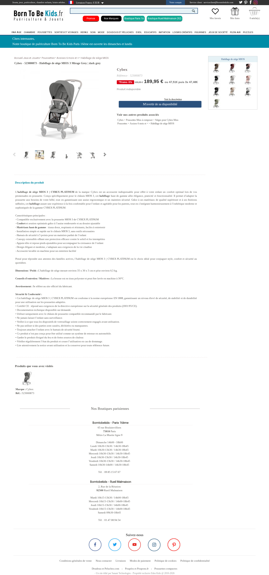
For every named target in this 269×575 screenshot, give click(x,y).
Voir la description (173, 99)
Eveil (139, 32)
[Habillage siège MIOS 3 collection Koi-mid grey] (216, 79)
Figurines (200, 32)
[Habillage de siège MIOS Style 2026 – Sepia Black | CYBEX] (216, 91)
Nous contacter (104, 560)
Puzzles (248, 32)
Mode (101, 32)
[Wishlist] (215, 14)
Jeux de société (218, 32)
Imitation (164, 32)
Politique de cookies (165, 560)
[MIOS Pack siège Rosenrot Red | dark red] (232, 67)
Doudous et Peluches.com (105, 568)
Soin (93, 32)
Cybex (122, 69)
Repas (84, 32)
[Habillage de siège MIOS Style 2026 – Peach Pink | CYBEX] (248, 79)
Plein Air (235, 32)
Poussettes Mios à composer (139, 120)
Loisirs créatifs (182, 32)
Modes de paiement (140, 560)
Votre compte (175, 2)
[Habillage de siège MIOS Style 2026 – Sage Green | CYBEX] (216, 103)
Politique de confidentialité (195, 560)
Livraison (121, 560)
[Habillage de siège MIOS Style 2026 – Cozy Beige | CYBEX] (232, 91)
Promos (91, 18)
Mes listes (235, 18)
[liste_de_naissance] (235, 14)
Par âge (16, 32)
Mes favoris (215, 18)
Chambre (29, 32)
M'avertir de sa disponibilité (160, 104)
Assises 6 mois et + (68, 57)
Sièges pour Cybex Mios (166, 120)
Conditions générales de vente (75, 560)
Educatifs (150, 32)
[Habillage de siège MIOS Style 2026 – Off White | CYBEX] (248, 91)
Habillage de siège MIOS (95, 57)
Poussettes (45, 32)
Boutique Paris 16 (134, 18)
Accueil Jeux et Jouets (27, 57)
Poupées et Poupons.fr (136, 568)
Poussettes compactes (165, 568)
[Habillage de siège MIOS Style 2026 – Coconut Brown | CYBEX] (216, 67)
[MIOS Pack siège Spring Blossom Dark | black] (248, 67)
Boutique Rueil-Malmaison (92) (164, 18)
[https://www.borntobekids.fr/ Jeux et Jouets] (38, 13)
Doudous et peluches (120, 32)
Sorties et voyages (66, 32)
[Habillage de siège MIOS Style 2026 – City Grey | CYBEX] (232, 79)
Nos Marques (111, 18)
